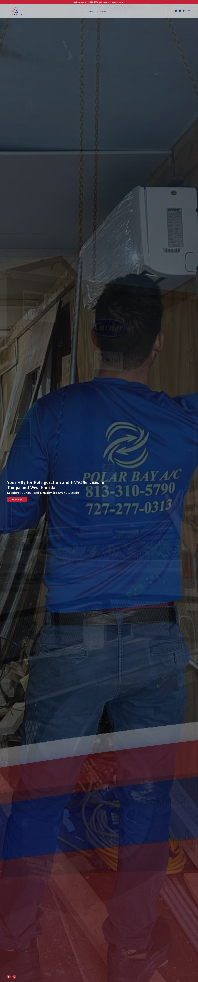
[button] (16, 11)
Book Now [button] (17, 499)
